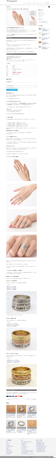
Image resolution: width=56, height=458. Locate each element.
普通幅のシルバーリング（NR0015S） (12, 288)
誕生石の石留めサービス (12, 98)
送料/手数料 (7, 448)
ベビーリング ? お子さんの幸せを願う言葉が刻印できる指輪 (15, 113)
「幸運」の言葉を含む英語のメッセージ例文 (40, 449)
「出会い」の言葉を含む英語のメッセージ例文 (40, 448)
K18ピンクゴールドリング (42, 13)
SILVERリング (8, 6)
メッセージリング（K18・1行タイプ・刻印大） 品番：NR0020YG (13, 399)
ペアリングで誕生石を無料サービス (43, 21)
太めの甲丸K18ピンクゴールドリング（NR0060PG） (14, 361)
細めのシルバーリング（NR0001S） (11, 287)
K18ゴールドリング (41, 12)
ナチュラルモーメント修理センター (9, 451)
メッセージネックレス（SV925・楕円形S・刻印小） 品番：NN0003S (45, 43)
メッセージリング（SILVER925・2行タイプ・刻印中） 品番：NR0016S (45, 30)
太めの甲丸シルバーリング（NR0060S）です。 (13, 362)
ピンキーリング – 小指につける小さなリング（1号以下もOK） (27, 450)
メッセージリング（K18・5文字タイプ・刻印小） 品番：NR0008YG (45, 39)
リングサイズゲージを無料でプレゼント (43, 22)
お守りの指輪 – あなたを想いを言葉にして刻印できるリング (15, 151)
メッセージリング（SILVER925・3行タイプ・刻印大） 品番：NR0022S (29, 399)
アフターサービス (10, 133)
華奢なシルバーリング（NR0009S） (11, 286)
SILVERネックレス (44, 41)
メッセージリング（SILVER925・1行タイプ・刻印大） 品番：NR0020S (45, 48)
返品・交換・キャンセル (8, 449)
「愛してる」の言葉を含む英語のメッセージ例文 (41, 450)
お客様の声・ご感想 (8, 450)
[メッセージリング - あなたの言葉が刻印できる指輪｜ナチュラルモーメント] (22, 1)
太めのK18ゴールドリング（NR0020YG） (12, 323)
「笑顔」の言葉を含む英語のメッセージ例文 (40, 451)
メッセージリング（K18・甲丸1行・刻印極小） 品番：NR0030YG (45, 34)
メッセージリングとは (23, 448)
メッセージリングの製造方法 (24, 449)
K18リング (43, 32)
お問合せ (31, 51)
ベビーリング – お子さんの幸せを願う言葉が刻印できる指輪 (27, 451)
